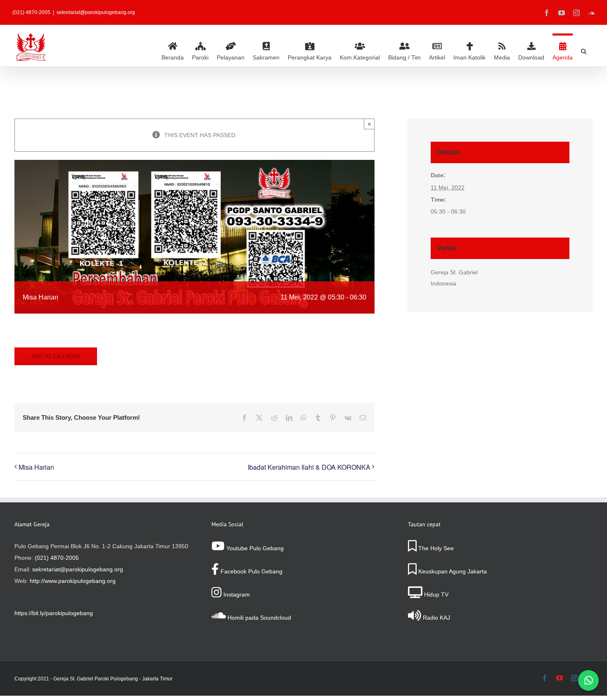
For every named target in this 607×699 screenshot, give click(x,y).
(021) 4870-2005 (57, 557)
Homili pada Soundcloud (258, 617)
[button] (583, 50)
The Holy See (435, 548)
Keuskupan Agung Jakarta (452, 571)
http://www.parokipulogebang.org (73, 581)
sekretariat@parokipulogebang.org (96, 12)
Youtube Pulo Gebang (254, 548)
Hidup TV (435, 594)
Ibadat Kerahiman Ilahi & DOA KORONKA (309, 467)
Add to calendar (56, 356)
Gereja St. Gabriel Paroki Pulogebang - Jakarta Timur (113, 679)
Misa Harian (36, 467)
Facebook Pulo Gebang (250, 571)
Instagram (236, 594)
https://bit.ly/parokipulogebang (53, 613)
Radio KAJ (435, 617)
